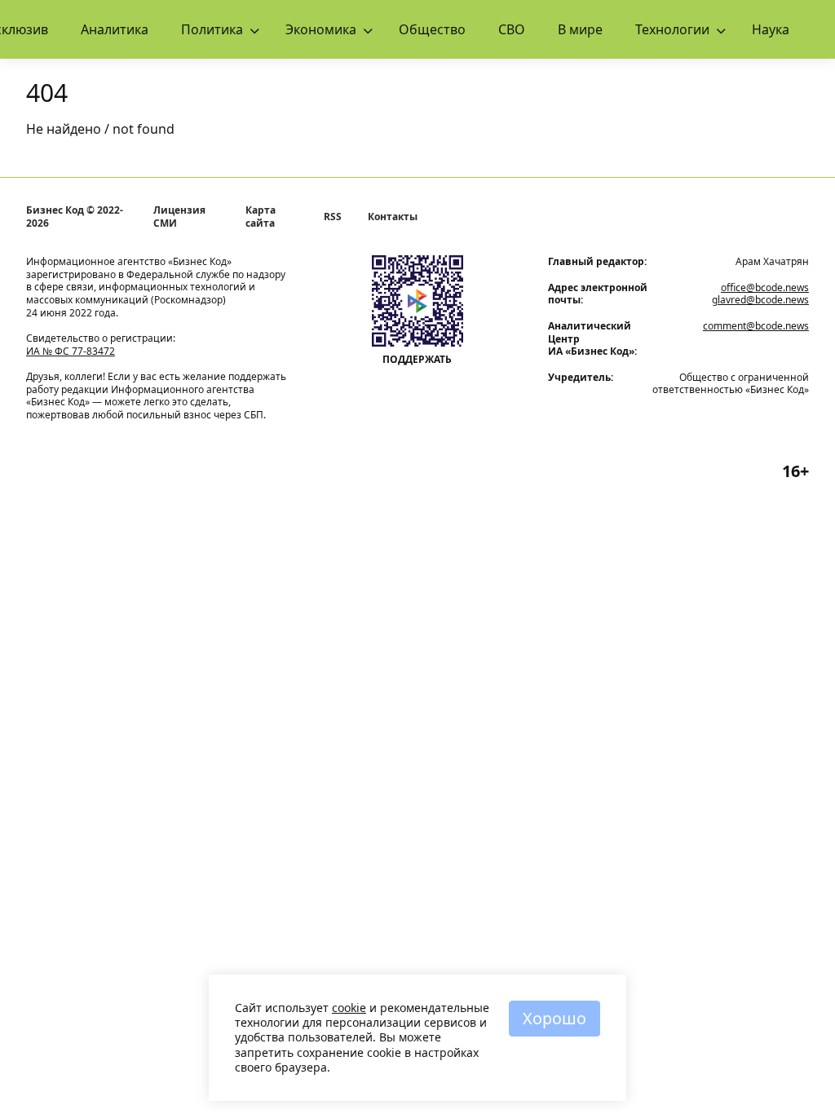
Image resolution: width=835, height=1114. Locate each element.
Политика (212, 29)
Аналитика (114, 29)
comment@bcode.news (756, 326)
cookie (349, 1007)
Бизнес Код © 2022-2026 (74, 216)
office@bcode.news (765, 287)
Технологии (672, 29)
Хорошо (554, 1018)
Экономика (320, 29)
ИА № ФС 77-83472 (70, 351)
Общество (432, 29)
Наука (770, 29)
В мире (580, 29)
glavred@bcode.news (760, 300)
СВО (511, 29)
